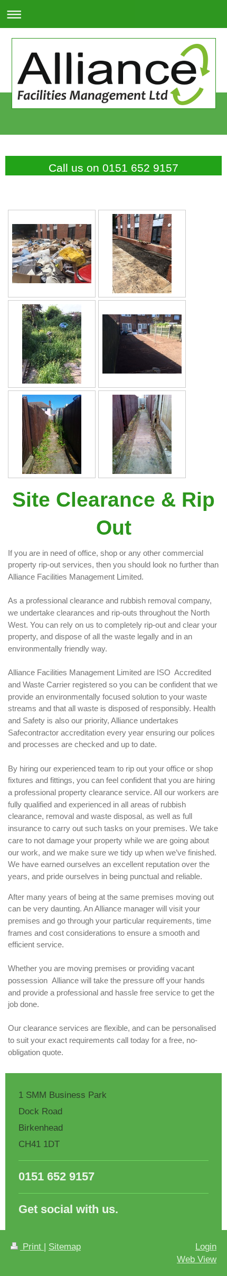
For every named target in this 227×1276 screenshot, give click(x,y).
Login (205, 1247)
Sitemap (65, 1247)
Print (32, 1247)
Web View (196, 1259)
